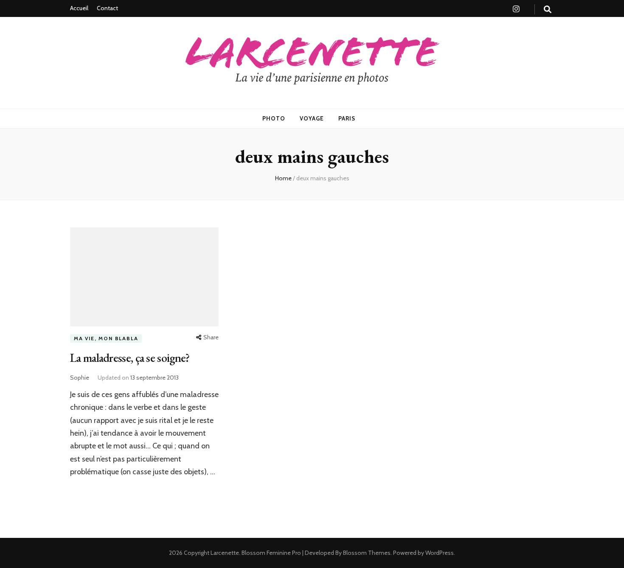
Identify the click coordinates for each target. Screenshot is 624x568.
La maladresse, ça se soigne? (129, 357)
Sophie (79, 377)
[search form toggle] (547, 10)
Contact (107, 8)
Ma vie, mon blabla (106, 338)
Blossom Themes (366, 553)
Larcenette (225, 553)
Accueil (79, 8)
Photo (273, 118)
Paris (346, 118)
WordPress (439, 553)
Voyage (312, 118)
